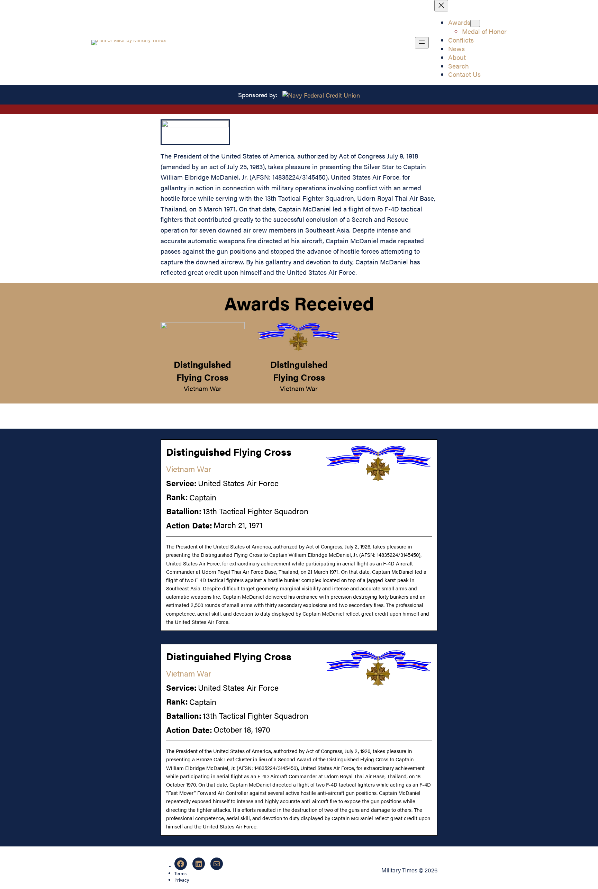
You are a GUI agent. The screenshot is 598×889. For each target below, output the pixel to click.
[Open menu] (422, 42)
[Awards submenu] (475, 23)
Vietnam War (202, 388)
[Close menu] (441, 5)
